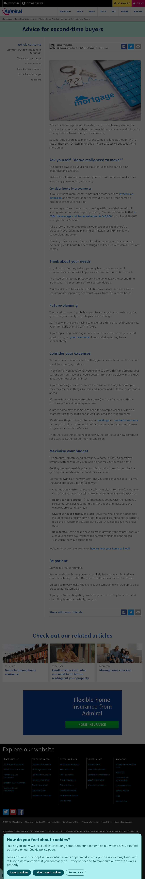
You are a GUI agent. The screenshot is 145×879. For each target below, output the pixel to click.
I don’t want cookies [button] (48, 872)
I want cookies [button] (19, 872)
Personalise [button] (76, 872)
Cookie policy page (42, 849)
